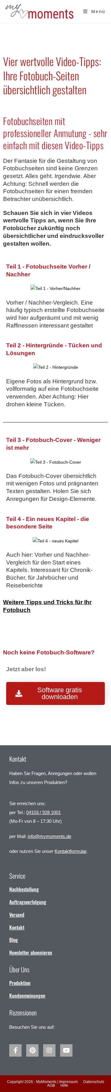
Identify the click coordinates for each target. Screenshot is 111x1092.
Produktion (20, 983)
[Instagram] (49, 1050)
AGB (51, 1085)
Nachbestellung (24, 889)
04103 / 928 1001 (43, 812)
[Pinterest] (32, 1050)
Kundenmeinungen (27, 995)
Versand (16, 914)
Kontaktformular (70, 851)
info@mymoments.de (49, 836)
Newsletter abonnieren (30, 952)
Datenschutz (93, 1082)
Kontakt (16, 927)
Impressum (68, 1082)
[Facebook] (15, 1050)
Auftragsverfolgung (27, 902)
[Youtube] (66, 1050)
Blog (13, 939)
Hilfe (64, 1085)
